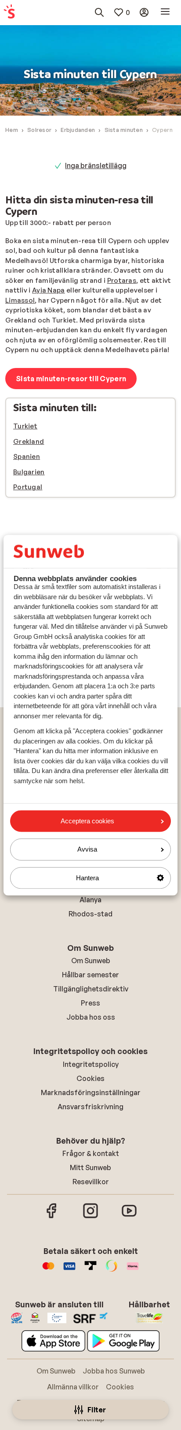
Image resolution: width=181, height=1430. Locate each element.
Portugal (27, 487)
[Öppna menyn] (165, 12)
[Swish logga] (112, 1270)
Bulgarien (29, 472)
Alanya (90, 899)
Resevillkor (90, 1181)
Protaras (121, 280)
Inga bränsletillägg (96, 165)
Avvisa (87, 849)
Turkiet (25, 426)
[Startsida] (9, 12)
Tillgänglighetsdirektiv (90, 988)
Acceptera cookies (87, 821)
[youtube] (129, 1216)
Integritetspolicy (91, 1064)
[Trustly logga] (90, 1270)
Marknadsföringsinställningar (91, 1092)
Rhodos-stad (90, 913)
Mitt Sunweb (90, 1167)
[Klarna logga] (133, 1270)
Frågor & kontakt (90, 1153)
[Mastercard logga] (48, 1270)
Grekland (28, 441)
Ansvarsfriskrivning (90, 1106)
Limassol (20, 300)
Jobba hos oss (90, 1017)
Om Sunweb (90, 960)
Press (90, 1002)
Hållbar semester (90, 974)
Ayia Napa (48, 290)
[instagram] (90, 1216)
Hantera (87, 878)
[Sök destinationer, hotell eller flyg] (99, 12)
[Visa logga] (69, 1270)
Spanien (26, 456)
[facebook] (52, 1216)
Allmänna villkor (73, 1386)
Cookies (90, 1078)
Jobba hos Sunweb (114, 1370)
